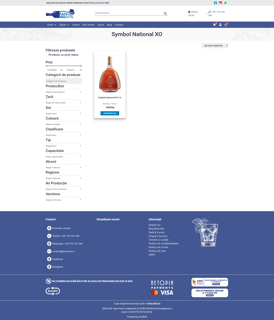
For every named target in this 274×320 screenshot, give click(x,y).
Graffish (143, 316)
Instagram (57, 266)
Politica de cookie (158, 247)
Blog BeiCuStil (156, 228)
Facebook (57, 259)
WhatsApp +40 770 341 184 (67, 243)
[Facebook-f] (49, 259)
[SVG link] (60, 13)
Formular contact (61, 228)
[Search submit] (166, 13)
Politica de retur (157, 250)
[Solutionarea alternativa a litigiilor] (209, 282)
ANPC (152, 254)
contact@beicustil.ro (63, 251)
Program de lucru (158, 236)
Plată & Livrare (156, 232)
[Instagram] (49, 267)
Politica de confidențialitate (163, 243)
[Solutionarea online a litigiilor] (209, 293)
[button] (52, 24)
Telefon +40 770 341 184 (65, 235)
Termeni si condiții (158, 239)
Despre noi (154, 224)
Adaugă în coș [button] (109, 113)
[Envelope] (49, 251)
